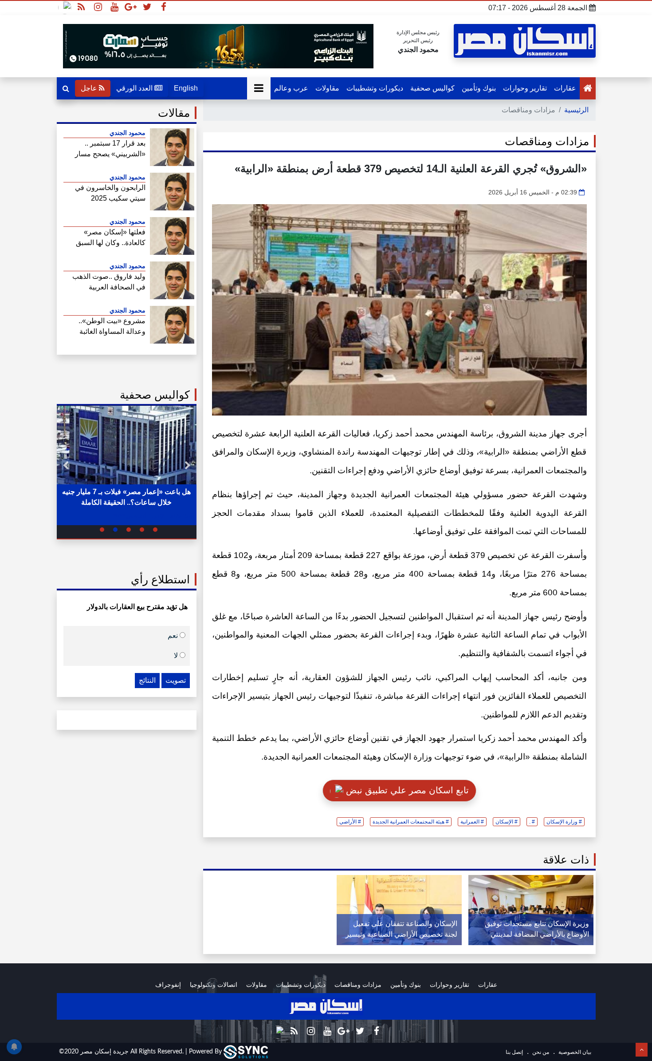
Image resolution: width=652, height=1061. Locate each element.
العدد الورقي (135, 88)
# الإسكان (506, 822)
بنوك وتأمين (479, 88)
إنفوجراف (168, 984)
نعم (174, 635)
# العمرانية (472, 822)
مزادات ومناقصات (357, 984)
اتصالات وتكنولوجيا (213, 984)
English (186, 88)
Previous (187, 466)
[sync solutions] (246, 1052)
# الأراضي (350, 822)
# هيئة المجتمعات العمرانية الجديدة (411, 822)
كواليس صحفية (432, 88)
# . (532, 822)
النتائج (147, 680)
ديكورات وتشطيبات (374, 88)
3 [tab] (128, 529)
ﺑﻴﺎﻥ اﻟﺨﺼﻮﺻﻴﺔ (574, 1052)
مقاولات (327, 88)
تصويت (175, 680)
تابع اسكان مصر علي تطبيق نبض (406, 790)
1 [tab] (155, 529)
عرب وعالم (291, 88)
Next (66, 466)
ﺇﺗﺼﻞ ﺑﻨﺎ (514, 1052)
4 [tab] (115, 529)
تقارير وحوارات (525, 88)
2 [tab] (142, 529)
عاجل (90, 88)
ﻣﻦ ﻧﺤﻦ (540, 1052)
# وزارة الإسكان (564, 822)
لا (177, 655)
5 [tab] (102, 529)
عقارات (565, 88)
